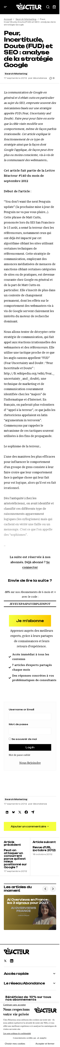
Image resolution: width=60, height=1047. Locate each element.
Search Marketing (26, 19)
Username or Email (21, 709)
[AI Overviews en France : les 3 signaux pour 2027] (30, 912)
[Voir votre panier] (54, 7)
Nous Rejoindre (30, 763)
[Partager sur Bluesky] (13, 812)
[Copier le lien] (32, 812)
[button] (5, 7)
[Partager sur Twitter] (20, 812)
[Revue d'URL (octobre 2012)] (43, 857)
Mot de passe (18, 724)
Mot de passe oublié (19, 755)
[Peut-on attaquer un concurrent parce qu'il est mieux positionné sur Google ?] (17, 857)
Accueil (8, 19)
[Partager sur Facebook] (26, 812)
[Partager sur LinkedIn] (7, 812)
